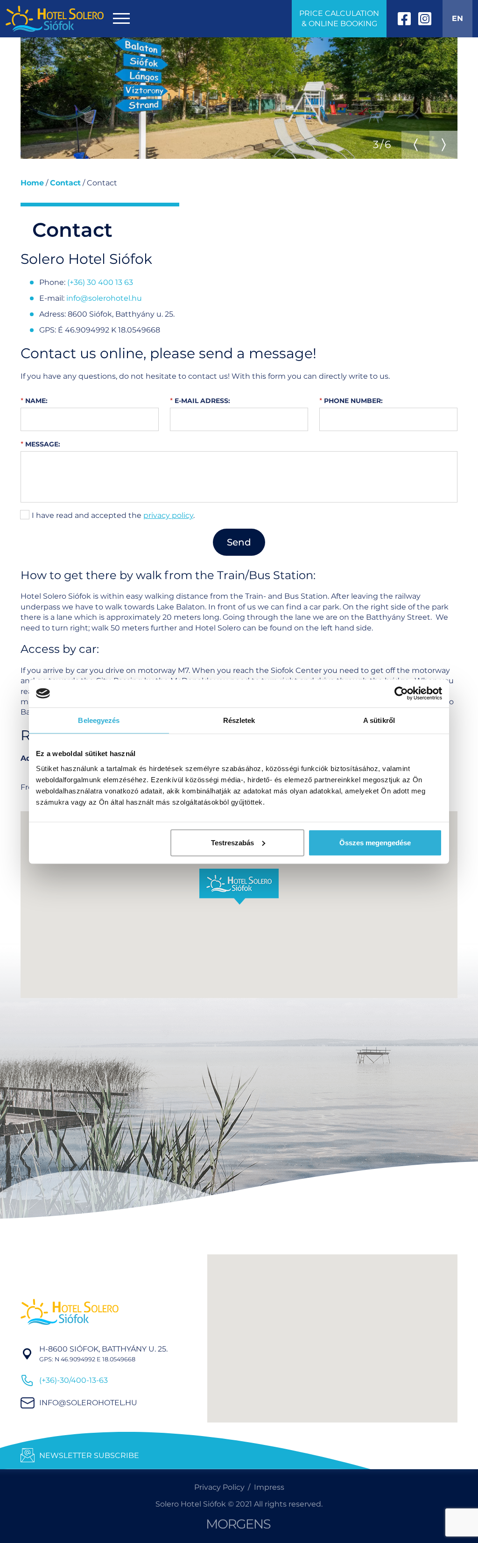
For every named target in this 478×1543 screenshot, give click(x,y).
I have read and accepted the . (113, 515)
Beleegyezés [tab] (99, 720)
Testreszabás (232, 842)
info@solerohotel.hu (104, 298)
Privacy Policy (219, 1487)
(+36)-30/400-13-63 (73, 1380)
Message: (41, 444)
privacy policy (168, 515)
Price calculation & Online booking (339, 18)
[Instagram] (424, 18)
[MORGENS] (239, 1524)
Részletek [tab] (239, 720)
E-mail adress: (201, 400)
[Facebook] (404, 18)
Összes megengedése (375, 842)
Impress (269, 1487)
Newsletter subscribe (89, 1455)
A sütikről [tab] (379, 720)
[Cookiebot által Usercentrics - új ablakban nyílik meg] (401, 694)
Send (239, 542)
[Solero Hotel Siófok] (55, 19)
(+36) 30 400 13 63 (100, 282)
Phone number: (352, 400)
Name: (35, 400)
